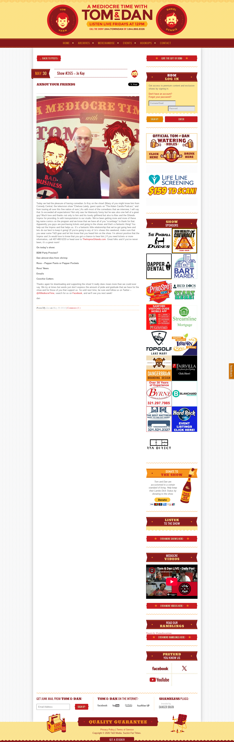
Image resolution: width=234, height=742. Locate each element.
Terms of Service (125, 729)
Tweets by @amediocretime (159, 633)
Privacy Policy (107, 729)
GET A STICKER (117, 739)
